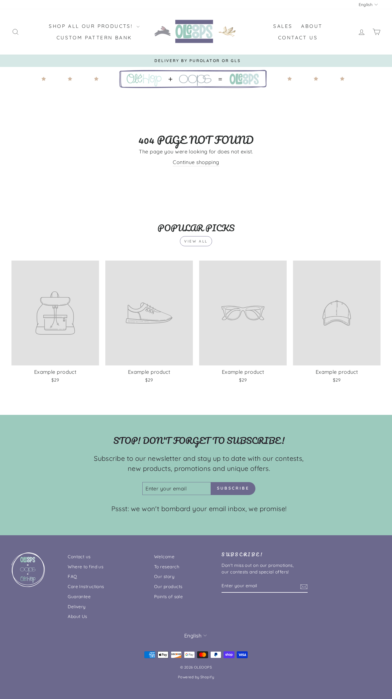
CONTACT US (298, 37)
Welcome (164, 556)
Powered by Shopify (196, 677)
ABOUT (311, 26)
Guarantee (79, 596)
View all (196, 241)
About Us (77, 616)
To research (166, 566)
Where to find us (85, 566)
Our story (164, 576)
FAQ (72, 576)
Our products (168, 586)
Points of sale (168, 596)
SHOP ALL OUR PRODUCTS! (92, 26)
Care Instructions (86, 586)
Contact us (79, 556)
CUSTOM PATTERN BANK (94, 37)
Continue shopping (196, 162)
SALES (282, 26)
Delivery (77, 606)
